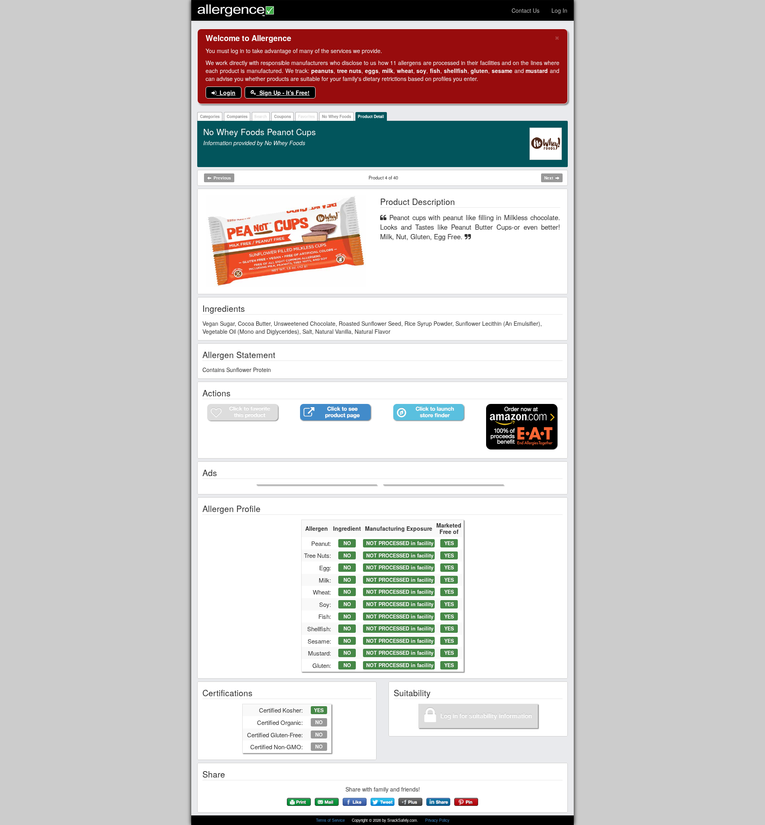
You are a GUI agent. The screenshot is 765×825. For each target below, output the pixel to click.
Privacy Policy (437, 820)
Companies (237, 116)
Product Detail (371, 116)
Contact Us (525, 10)
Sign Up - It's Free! (283, 92)
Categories (210, 116)
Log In (559, 10)
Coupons (282, 116)
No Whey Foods (336, 116)
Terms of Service (331, 820)
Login (225, 92)
